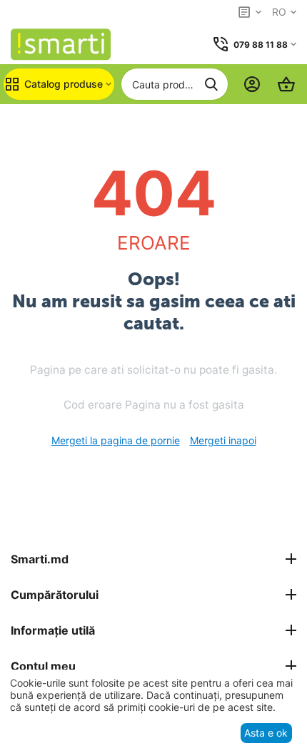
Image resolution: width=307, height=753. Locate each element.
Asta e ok (266, 733)
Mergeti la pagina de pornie (115, 440)
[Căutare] (211, 84)
